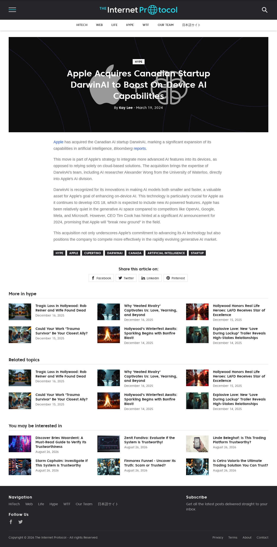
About (247, 537)
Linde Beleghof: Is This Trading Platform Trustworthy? (239, 440)
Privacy (218, 537)
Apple (58, 142)
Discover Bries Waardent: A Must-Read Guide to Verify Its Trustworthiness (60, 442)
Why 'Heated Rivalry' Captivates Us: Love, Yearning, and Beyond (150, 310)
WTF (146, 25)
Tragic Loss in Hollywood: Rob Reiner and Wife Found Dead (61, 307)
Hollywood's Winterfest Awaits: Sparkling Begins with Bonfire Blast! (150, 333)
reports (140, 148)
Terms (232, 537)
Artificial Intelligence (166, 253)
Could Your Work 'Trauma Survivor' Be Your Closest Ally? (61, 330)
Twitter (129, 278)
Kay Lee (123, 107)
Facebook (104, 278)
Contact (262, 537)
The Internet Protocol (50, 537)
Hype (130, 25)
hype (138, 62)
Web (99, 25)
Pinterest (178, 278)
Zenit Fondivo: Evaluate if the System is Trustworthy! (149, 440)
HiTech (81, 25)
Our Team (166, 25)
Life (114, 25)
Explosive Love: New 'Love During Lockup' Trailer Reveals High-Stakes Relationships (239, 333)
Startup (197, 253)
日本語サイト (191, 25)
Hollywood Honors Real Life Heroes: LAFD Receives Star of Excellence (239, 310)
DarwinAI (114, 253)
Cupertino (92, 253)
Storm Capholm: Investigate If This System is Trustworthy (61, 462)
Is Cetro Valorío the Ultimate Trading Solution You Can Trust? (240, 462)
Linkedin (153, 278)
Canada (135, 253)
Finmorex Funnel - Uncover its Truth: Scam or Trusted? (150, 462)
